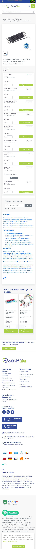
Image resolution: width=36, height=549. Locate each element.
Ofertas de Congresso (26, 374)
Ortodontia (11, 19)
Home (4, 19)
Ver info (30, 74)
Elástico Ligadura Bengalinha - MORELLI (11, 312)
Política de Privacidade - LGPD (9, 400)
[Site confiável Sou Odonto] (10, 513)
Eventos (22, 384)
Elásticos (19, 19)
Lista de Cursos (24, 382)
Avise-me (14, 178)
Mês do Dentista (25, 377)
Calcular (28, 205)
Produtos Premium (26, 386)
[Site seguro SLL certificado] (10, 502)
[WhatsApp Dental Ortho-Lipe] (4, 412)
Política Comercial (7, 380)
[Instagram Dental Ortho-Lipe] (8, 412)
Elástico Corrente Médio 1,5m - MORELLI (25, 312)
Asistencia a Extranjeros (9, 390)
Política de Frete (7, 378)
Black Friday (23, 379)
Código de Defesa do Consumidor (8, 386)
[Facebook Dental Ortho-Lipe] (12, 412)
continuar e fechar (18, 546)
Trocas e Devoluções (8, 383)
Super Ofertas (24, 372)
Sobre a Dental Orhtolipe (6, 374)
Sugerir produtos (9, 348)
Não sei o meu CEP (10, 208)
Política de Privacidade (10, 541)
